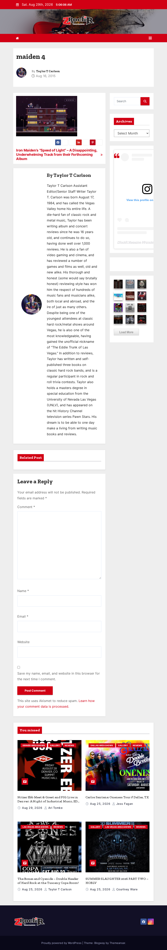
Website (23, 642)
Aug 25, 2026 (100, 803)
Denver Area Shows (34, 745)
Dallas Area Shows (102, 745)
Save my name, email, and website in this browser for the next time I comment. (58, 676)
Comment (26, 507)
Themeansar (117, 943)
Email (22, 616)
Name (23, 591)
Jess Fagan (124, 803)
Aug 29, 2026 (32, 807)
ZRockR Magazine (129, 242)
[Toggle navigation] (150, 38)
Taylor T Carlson (48, 71)
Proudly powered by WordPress (61, 943)
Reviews (69, 745)
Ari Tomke (55, 807)
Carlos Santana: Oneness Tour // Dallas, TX (117, 797)
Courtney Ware (126, 889)
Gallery (55, 745)
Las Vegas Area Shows (35, 827)
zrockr (150, 242)
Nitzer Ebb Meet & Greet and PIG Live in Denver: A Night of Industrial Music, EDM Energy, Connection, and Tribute (49, 801)
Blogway (99, 943)
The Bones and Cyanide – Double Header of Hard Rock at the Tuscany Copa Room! (48, 881)
